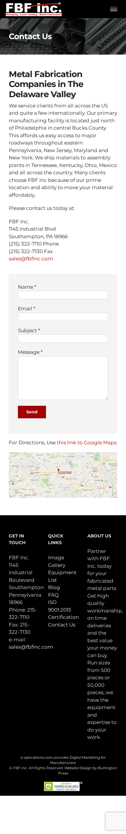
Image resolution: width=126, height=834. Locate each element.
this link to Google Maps (87, 442)
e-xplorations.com (37, 757)
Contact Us (61, 625)
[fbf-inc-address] (63, 454)
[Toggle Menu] (114, 9)
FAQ (53, 595)
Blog (54, 587)
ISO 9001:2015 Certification (63, 609)
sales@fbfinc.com (31, 259)
